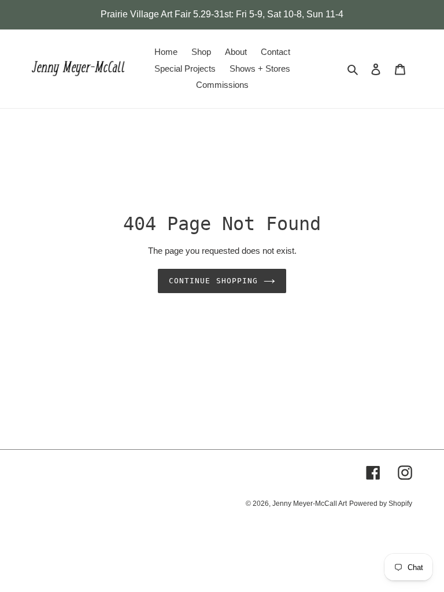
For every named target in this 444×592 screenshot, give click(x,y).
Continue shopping (213, 280)
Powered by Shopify (380, 504)
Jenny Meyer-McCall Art (309, 504)
